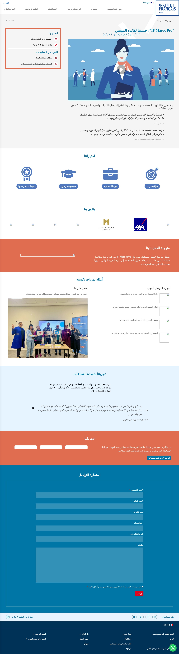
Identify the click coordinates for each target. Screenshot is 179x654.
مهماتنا (172, 644)
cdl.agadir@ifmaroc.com (41, 39)
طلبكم (139, 545)
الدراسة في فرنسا (74, 9)
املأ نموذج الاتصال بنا (44, 58)
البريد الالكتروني (135, 534)
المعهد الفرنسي (40, 634)
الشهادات (94, 9)
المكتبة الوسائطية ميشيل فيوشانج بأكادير (160, 649)
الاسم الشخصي (136, 490)
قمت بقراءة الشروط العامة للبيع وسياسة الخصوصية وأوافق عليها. (114, 587)
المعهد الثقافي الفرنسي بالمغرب (163, 634)
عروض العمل (84, 639)
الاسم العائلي (137, 501)
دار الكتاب (85, 634)
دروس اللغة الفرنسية (114, 9)
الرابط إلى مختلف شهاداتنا (159, 458)
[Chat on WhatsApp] (173, 648)
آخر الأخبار (128, 639)
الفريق (172, 639)
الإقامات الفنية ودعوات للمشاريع (120, 644)
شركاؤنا (128, 649)
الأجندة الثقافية (53, 9)
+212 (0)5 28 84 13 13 (42, 45)
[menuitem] (148, 2)
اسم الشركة (137, 512)
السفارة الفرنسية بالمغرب (37, 639)
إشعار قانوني (127, 634)
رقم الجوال (137, 523)
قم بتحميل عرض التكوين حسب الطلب (36, 63)
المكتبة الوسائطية (31, 9)
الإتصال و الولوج (9, 9)
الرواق (86, 644)
